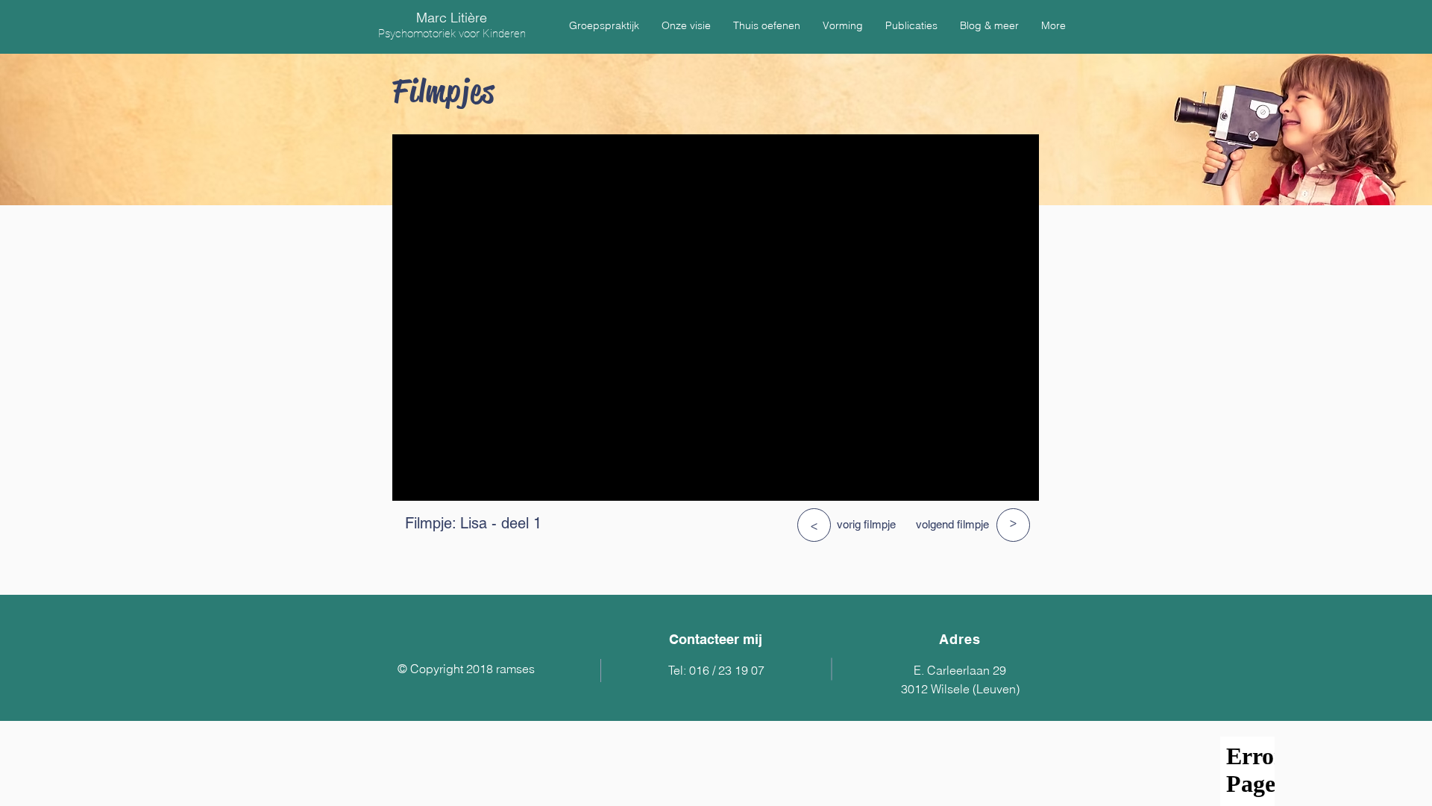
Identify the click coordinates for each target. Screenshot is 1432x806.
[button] (604, 25)
